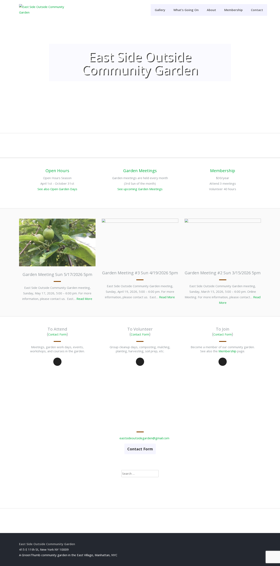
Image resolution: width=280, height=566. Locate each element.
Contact (257, 10)
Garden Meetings (140, 170)
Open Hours (57, 170)
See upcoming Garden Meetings (140, 189)
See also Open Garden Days (57, 189)
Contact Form (57, 334)
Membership (233, 10)
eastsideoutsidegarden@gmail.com (144, 438)
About (211, 10)
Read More (84, 299)
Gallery (160, 10)
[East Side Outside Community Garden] (44, 12)
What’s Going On (186, 10)
